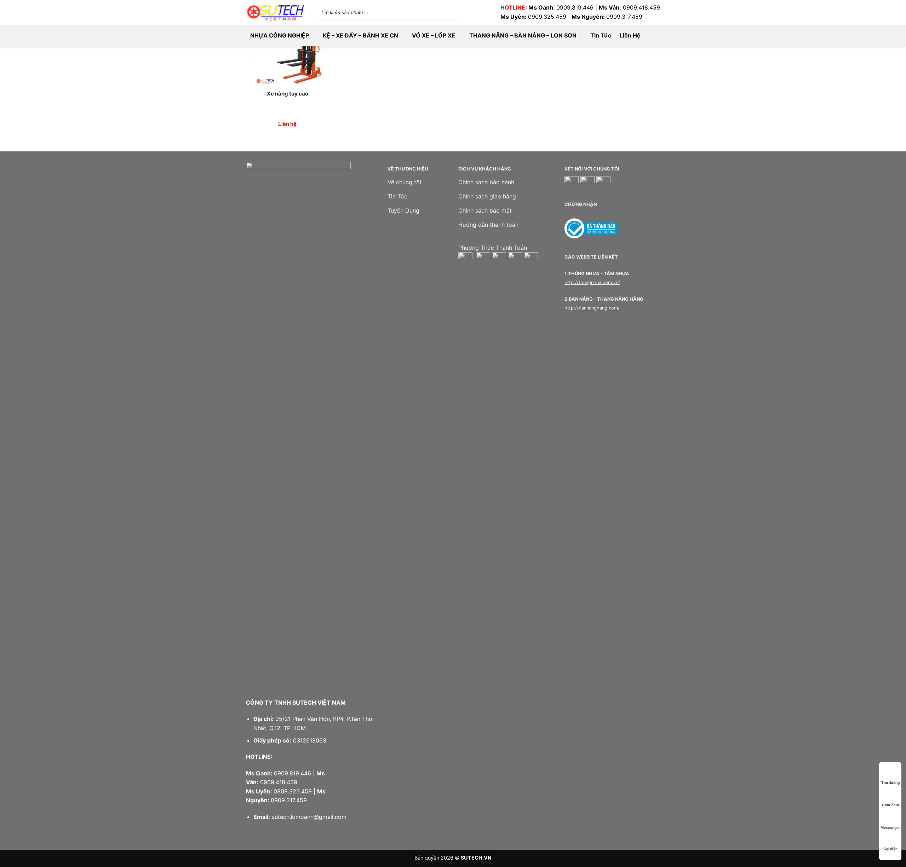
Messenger (890, 827)
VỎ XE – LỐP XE (433, 35)
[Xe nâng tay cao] (287, 48)
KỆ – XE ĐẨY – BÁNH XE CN (360, 35)
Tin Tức (600, 35)
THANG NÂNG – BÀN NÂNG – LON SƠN (523, 35)
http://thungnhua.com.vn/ (592, 282)
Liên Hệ (630, 35)
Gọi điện (890, 848)
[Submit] (449, 12)
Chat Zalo (890, 805)
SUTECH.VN (476, 858)
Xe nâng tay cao (287, 94)
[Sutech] (275, 12)
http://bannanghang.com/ (592, 308)
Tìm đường (890, 782)
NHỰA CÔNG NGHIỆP (279, 35)
